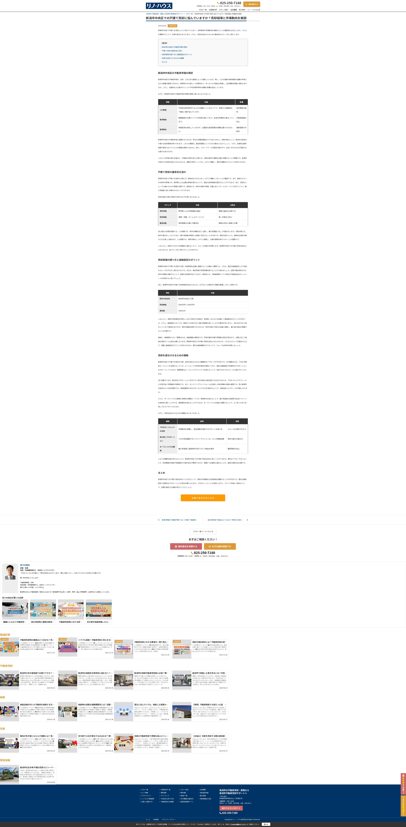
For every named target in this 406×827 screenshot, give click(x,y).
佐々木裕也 (25, 565)
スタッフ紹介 (223, 10)
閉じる (266, 824)
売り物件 (242, 10)
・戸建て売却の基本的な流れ (171, 50)
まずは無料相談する (221, 546)
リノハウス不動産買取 (147, 799)
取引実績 (203, 796)
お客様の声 (213, 10)
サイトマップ (165, 796)
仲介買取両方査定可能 (186, 799)
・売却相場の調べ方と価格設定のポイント (176, 54)
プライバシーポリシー (169, 819)
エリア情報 (144, 793)
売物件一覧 (183, 796)
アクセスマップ (146, 796)
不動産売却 (172, 26)
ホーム (148, 819)
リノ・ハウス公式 (253, 10)
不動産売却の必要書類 (167, 802)
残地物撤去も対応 (205, 799)
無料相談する (253, 4)
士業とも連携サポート (147, 802)
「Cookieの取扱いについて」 (238, 824)
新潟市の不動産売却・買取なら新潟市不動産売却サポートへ (234, 792)
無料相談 (183, 793)
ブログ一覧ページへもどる (203, 531)
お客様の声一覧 (165, 790)
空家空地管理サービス (186, 802)
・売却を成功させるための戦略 (172, 58)
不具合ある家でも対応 (167, 799)
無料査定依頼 (204, 793)
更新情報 (163, 793)
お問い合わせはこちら (203, 497)
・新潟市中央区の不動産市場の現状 (173, 47)
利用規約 (156, 819)
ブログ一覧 (203, 10)
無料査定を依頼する (187, 546)
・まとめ (163, 62)
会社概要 (233, 10)
